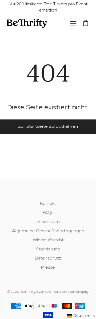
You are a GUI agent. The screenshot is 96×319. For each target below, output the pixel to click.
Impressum (48, 222)
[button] (81, 316)
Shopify (82, 292)
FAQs (48, 213)
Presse (48, 267)
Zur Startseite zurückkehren (48, 127)
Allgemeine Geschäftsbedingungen (48, 231)
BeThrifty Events (34, 292)
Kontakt (48, 204)
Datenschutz (48, 258)
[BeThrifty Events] (27, 23)
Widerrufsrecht (48, 240)
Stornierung (48, 249)
